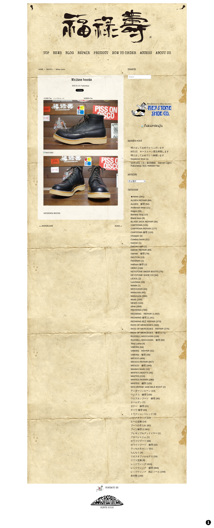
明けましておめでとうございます (147, 147)
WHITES (49, 69)
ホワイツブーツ (138, 441)
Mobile (134, 285)
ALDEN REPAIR (139, 200)
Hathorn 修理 (137, 264)
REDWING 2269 (46, 226)
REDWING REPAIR (141, 314)
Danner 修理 (138, 253)
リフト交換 (136, 460)
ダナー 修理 (137, 406)
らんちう (135, 452)
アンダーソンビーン (141, 391)
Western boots (138, 369)
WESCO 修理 (138, 365)
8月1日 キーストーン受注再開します (150, 151)
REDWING (136, 310)
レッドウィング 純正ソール (145, 472)
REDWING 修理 (139, 317)
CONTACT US (111, 488)
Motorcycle (136, 296)
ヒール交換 (136, 421)
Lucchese (135, 282)
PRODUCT (101, 53)
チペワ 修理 (136, 410)
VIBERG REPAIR (140, 351)
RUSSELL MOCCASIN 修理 (145, 340)
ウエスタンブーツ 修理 (143, 398)
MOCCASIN (137, 289)
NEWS (57, 53)
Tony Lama (136, 343)
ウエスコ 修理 (138, 394)
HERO (134, 268)
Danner (134, 243)
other (133, 306)
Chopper (135, 236)
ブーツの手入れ (138, 425)
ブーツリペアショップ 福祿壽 (107, 27)
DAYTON (135, 257)
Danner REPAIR (139, 250)
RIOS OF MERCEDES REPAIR (147, 329)
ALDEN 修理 (138, 204)
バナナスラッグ (138, 418)
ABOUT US (163, 53)
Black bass (136, 218)
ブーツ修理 (136, 429)
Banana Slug (137, 214)
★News (134, 196)
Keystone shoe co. (140, 159)
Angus (134, 211)
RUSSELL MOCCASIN (142, 336)
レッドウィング (138, 464)
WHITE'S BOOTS (139, 372)
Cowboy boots (138, 239)
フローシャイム (138, 437)
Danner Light (137, 246)
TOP (46, 53)
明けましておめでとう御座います (147, 155)
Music (133, 299)
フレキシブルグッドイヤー (144, 433)
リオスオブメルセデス (142, 456)
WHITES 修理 (138, 383)
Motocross (136, 292)
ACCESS (146, 53)
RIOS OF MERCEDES (142, 325)
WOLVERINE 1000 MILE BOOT (146, 387)
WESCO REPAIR (139, 362)
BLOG (69, 53)
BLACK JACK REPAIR (142, 221)
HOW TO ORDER (124, 53)
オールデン (136, 402)
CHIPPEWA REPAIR (141, 228)
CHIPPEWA (136, 225)
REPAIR (84, 53)
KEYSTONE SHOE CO (142, 275)
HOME (40, 69)
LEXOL (134, 278)
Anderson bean (138, 207)
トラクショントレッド (142, 414)
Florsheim (135, 261)
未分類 (134, 476)
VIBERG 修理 (138, 355)
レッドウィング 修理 (142, 468)
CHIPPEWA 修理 (139, 232)
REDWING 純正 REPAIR (143, 321)
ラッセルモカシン (139, 448)
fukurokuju (153, 126)
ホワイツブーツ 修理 (142, 445)
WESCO (135, 358)
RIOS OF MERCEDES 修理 (145, 332)
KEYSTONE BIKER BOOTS (145, 271)
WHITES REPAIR (139, 379)
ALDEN (118, 226)
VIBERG (135, 347)
